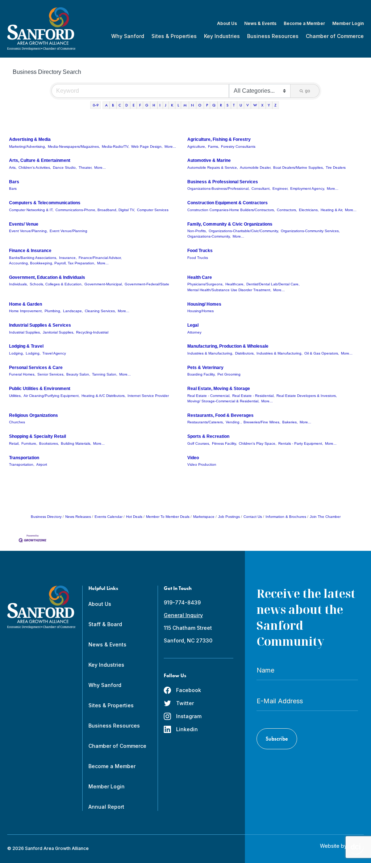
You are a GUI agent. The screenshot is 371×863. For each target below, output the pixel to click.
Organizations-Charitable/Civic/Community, (244, 231)
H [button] (154, 105)
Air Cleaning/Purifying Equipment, (52, 396)
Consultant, (261, 188)
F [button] (140, 105)
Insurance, (68, 258)
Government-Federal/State (147, 284)
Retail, (14, 443)
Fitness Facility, (224, 443)
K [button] (172, 105)
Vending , (234, 422)
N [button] (192, 105)
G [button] (146, 105)
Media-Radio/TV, (115, 146)
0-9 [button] (96, 105)
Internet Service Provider (148, 396)
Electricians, (309, 210)
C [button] (119, 105)
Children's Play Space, (257, 443)
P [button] (207, 105)
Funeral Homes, (22, 374)
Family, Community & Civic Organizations (229, 224)
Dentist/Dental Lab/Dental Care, (273, 284)
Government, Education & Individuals (47, 277)
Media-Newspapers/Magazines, (74, 146)
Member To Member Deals (167, 517)
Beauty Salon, (78, 374)
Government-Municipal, (103, 284)
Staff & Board (105, 624)
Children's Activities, (34, 167)
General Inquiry (183, 615)
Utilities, (15, 396)
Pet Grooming (229, 374)
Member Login (348, 23)
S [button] (227, 105)
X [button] (262, 105)
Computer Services (152, 210)
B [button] (113, 105)
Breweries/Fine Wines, (261, 422)
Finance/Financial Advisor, (100, 258)
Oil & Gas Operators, (321, 353)
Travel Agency (54, 353)
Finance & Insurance (30, 250)
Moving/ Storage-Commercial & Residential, (223, 401)
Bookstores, (49, 443)
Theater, (85, 167)
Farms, (213, 146)
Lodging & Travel (26, 346)
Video (193, 457)
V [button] (247, 105)
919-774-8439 (182, 602)
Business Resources (273, 36)
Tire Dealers (336, 167)
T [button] (234, 105)
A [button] (106, 105)
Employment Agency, (307, 188)
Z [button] (275, 105)
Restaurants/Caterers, (205, 422)
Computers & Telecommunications (44, 202)
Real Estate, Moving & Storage (218, 388)
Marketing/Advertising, (27, 146)
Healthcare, (235, 284)
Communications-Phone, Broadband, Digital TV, (95, 210)
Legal (193, 325)
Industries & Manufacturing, (210, 353)
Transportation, (21, 464)
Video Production (201, 464)
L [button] (178, 105)
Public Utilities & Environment (39, 388)
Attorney (194, 332)
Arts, (13, 167)
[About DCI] (357, 848)
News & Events (260, 23)
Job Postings (229, 517)
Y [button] (269, 105)
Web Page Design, (147, 146)
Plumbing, (53, 311)
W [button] (255, 105)
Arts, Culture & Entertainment (39, 160)
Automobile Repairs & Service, (212, 167)
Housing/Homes (200, 311)
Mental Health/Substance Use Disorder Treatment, (229, 290)
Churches (17, 422)
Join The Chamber (325, 517)
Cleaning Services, (100, 311)
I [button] (160, 105)
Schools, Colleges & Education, (56, 284)
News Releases (78, 517)
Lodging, (16, 353)
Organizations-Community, (209, 236)
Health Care (199, 277)
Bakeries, (290, 422)
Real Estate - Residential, (253, 396)
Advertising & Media (30, 139)
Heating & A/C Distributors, (104, 396)
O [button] (199, 105)
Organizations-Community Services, (310, 231)
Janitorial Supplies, (58, 332)
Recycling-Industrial (92, 332)
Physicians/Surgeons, (205, 284)
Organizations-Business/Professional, (218, 188)
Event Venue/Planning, (28, 231)
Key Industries (222, 36)
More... (170, 146)
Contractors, (287, 210)
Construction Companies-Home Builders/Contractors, (231, 210)
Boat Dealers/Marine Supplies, (298, 167)
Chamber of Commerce (335, 36)
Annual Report (106, 807)
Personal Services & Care (36, 367)
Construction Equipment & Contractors (227, 202)
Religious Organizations (33, 415)
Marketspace (203, 517)
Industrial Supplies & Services (40, 325)
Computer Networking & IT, (31, 210)
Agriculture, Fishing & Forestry (219, 139)
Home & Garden (25, 304)
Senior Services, (50, 374)
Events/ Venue (23, 224)
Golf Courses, (198, 443)
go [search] (307, 90)
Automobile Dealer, (255, 167)
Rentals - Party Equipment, (300, 443)
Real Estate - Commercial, (208, 396)
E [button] (134, 105)
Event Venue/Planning (68, 231)
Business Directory (46, 517)
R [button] (221, 105)
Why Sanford (127, 36)
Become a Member (304, 23)
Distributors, (245, 353)
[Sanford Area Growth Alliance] (41, 28)
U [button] (240, 105)
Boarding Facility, (201, 374)
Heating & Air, (332, 210)
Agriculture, (196, 146)
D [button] (126, 105)
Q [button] (214, 105)
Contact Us (252, 517)
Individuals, (18, 284)
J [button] (165, 105)
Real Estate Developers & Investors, (306, 396)
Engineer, (280, 188)
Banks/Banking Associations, (33, 258)
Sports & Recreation (208, 436)
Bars (14, 181)
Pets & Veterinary (205, 367)
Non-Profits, (197, 231)
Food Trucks (200, 250)
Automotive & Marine (209, 160)
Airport (41, 464)
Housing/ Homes (204, 304)
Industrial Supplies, (25, 332)
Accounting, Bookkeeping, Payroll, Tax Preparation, (52, 263)
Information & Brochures (286, 517)
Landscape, (73, 311)
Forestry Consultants (238, 146)
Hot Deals (134, 517)
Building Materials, (76, 443)
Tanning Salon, (104, 374)
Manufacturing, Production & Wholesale (227, 346)
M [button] (185, 105)
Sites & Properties (174, 36)
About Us (227, 23)
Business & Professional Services (222, 181)
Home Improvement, (26, 311)
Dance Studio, (65, 167)
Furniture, (29, 443)
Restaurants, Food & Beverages (220, 415)
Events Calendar (108, 517)
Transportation (24, 457)
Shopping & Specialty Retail (37, 436)
